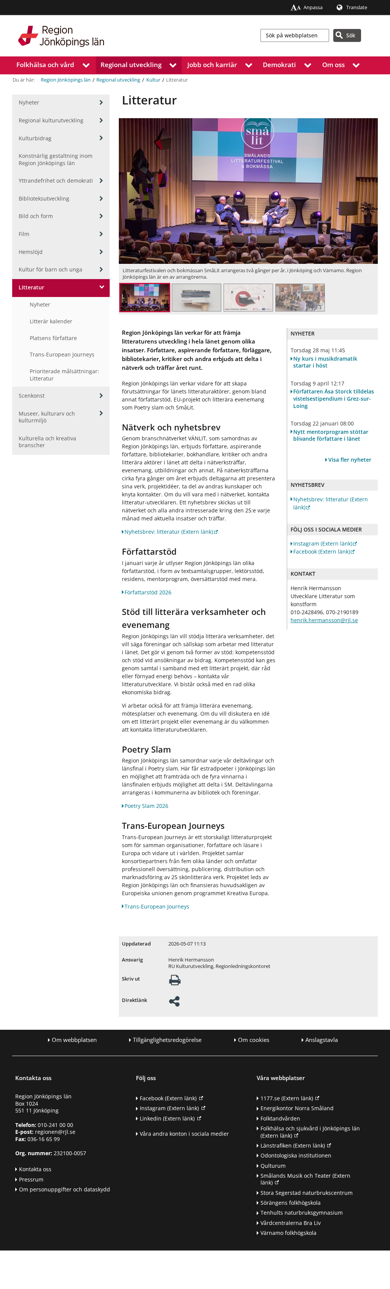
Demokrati (279, 64)
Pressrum (31, 1179)
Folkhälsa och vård (45, 64)
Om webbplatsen (74, 1040)
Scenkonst (32, 395)
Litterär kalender (51, 321)
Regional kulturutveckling (51, 120)
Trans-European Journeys (62, 354)
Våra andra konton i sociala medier (184, 1133)
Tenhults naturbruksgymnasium (302, 1212)
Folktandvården (280, 1118)
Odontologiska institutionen (296, 1155)
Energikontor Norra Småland (297, 1108)
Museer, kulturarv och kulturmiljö (47, 417)
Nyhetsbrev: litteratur (169, 531)
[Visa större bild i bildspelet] (144, 298)
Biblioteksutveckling (44, 198)
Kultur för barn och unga (50, 269)
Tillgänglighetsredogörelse (167, 1040)
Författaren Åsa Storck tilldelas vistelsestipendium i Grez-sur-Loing (333, 398)
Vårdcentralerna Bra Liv (291, 1222)
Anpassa (313, 7)
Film (24, 234)
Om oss (333, 64)
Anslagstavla (321, 1040)
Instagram (322, 543)
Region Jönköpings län (66, 80)
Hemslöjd (31, 251)
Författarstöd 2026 (148, 592)
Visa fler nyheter (349, 459)
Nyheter (29, 102)
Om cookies (253, 1040)
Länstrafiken (293, 1145)
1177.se (287, 1098)
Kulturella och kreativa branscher (47, 442)
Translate (356, 7)
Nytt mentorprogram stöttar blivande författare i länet (330, 436)
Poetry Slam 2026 (146, 805)
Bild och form (36, 216)
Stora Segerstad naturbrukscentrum (307, 1192)
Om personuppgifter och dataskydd (64, 1189)
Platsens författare (53, 338)
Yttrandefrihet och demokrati (56, 180)
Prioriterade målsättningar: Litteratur (64, 375)
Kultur (153, 80)
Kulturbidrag (35, 138)
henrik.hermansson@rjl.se (324, 620)
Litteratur (31, 287)
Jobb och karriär (212, 64)
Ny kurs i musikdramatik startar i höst (325, 362)
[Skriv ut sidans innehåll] (175, 982)
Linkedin (167, 1118)
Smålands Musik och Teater (305, 1179)
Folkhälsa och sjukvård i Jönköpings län (310, 1132)
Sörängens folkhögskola (291, 1202)
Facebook (321, 551)
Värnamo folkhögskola (288, 1232)
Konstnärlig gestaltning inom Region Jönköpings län (56, 159)
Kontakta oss (35, 1169)
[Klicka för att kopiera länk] (174, 1003)
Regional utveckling (131, 64)
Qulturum (273, 1165)
